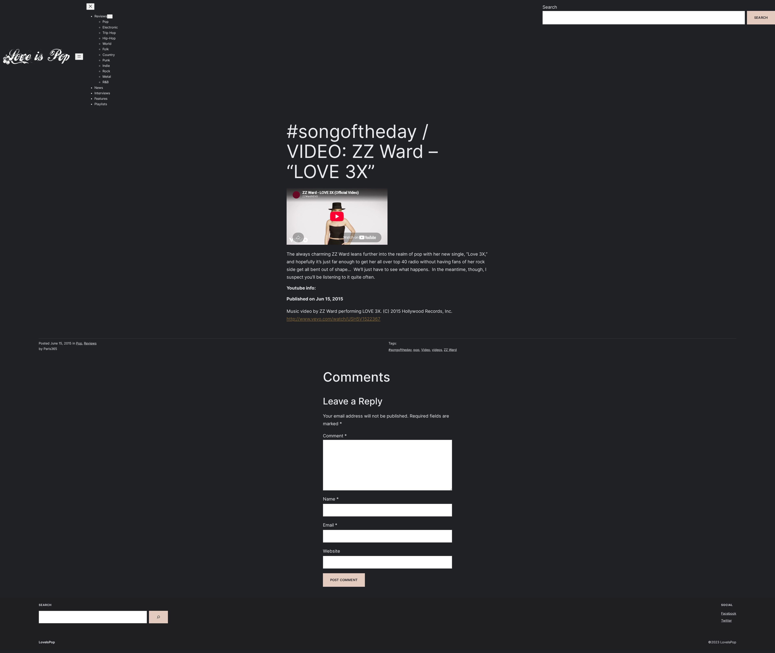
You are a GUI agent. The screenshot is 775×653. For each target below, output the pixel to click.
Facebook (728, 613)
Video (425, 350)
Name (331, 499)
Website (331, 551)
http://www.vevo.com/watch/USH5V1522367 (333, 318)
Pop (79, 343)
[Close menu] (90, 6)
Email (330, 525)
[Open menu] (79, 56)
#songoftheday (400, 350)
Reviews (90, 343)
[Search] (158, 617)
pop (416, 350)
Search (549, 7)
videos (437, 350)
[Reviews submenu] (110, 16)
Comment (335, 435)
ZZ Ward (450, 350)
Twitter (726, 620)
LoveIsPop (47, 642)
